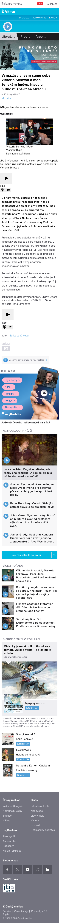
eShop (6, 820)
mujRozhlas (8, 370)
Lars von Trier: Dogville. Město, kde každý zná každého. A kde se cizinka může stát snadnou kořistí (28, 473)
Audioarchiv (39, 18)
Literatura (9, 36)
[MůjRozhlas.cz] (6, 114)
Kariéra (35, 820)
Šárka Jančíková (19, 335)
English (6, 914)
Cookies (7, 911)
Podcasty (8, 845)
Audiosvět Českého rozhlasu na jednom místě (26, 422)
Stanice (7, 815)
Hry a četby (11, 380)
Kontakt (35, 825)
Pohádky (9, 393)
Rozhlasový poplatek (43, 830)
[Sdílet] (8, 190)
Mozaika (6, 98)
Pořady (8, 400)
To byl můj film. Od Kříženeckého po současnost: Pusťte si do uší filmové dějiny (36, 623)
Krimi (7, 386)
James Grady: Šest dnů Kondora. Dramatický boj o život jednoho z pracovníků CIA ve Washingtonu (32, 538)
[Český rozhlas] (12, 4)
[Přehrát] (6, 178)
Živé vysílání (11, 407)
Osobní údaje (21, 911)
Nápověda (37, 810)
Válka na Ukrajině (12, 806)
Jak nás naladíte (40, 806)
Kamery (53, 18)
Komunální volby (12, 810)
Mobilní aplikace (12, 850)
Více (41, 36)
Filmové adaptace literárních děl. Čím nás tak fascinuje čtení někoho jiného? (34, 607)
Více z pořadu (13, 565)
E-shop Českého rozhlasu (22, 639)
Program (24, 18)
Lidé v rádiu (37, 815)
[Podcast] (3, 190)
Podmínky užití (39, 911)
